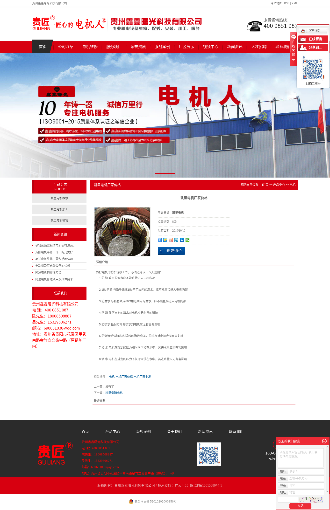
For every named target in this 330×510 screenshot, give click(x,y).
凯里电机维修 (59, 198)
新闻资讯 (235, 47)
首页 (43, 47)
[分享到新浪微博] (171, 240)
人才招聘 (259, 47)
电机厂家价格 (124, 377)
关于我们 (174, 432)
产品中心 (279, 184)
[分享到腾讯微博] (176, 240)
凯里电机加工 (59, 209)
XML (294, 3)
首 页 (265, 184)
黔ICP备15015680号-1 (206, 485)
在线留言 (315, 39)
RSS (286, 3)
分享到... (315, 47)
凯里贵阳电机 (114, 393)
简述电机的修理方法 (48, 272)
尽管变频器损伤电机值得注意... (55, 245)
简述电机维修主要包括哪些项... (55, 259)
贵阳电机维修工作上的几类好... (55, 252)
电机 (292, 184)
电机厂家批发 (142, 377)
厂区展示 (186, 47)
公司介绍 (65, 47)
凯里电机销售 (59, 220)
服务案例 (162, 47)
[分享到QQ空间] (165, 240)
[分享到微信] (188, 240)
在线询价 (171, 251)
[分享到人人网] (182, 240)
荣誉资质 (138, 47)
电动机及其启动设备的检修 (52, 266)
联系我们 (283, 47)
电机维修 (90, 47)
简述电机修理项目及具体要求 (54, 279)
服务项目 (114, 47)
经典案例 (143, 432)
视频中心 (210, 47)
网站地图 (276, 3)
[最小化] (324, 441)
